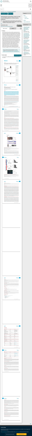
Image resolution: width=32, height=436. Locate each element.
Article (25, 15)
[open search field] (31, 1)
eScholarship (2, 11)
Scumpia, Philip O (8, 22)
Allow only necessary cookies (10, 434)
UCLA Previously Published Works (11, 11)
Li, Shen (18, 21)
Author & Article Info (27, 21)
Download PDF (3, 13)
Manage (29, 6)
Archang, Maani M (12, 20)
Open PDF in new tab (18, 55)
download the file (16, 56)
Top (30, 423)
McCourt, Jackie (14, 21)
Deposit (30, 4)
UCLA (1, 5)
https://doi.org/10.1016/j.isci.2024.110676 (7, 26)
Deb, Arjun (13, 22)
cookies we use (17, 431)
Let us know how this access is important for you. (12, 51)
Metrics (25, 20)
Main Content (4, 54)
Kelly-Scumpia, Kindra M (6, 20)
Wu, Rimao (9, 21)
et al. (1, 23)
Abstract (3, 30)
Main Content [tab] (5, 28)
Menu (1, 9)
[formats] (7, 14)
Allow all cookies (21, 434)
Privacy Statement (4, 431)
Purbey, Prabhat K (18, 20)
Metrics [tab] (13, 28)
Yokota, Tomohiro (5, 21)
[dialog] (16, 431)
